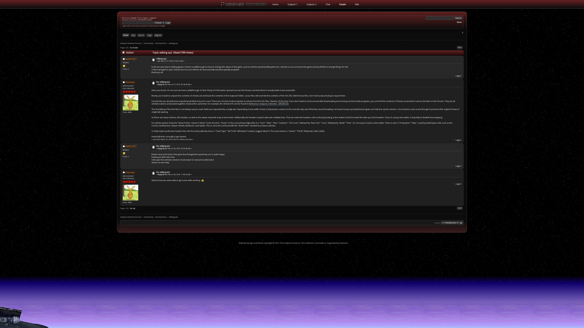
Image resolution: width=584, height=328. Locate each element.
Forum (342, 4)
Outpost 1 (292, 4)
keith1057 (131, 59)
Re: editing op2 (163, 81)
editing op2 (161, 58)
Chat (328, 4)
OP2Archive (283, 101)
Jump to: (438, 223)
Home (275, 4)
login (145, 18)
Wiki (357, 4)
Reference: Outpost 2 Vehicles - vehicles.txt (269, 103)
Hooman (130, 82)
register (153, 18)
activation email (144, 20)
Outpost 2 (311, 4)
